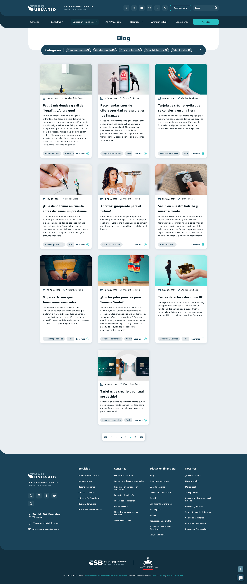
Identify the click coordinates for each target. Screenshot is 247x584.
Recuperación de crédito (160, 520)
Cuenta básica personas (124, 500)
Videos (153, 515)
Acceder (205, 22)
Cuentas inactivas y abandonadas (129, 481)
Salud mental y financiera (161, 503)
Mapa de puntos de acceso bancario (126, 513)
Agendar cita (180, 8)
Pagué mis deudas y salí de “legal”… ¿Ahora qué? (63, 108)
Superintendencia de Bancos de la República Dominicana (105, 575)
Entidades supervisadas (195, 523)
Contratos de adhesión (124, 495)
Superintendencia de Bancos (198, 512)
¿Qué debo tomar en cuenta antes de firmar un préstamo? (65, 209)
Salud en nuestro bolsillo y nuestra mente (178, 209)
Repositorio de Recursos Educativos (161, 528)
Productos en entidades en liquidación (126, 488)
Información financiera (88, 498)
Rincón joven (155, 509)
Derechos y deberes (194, 506)
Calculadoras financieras (160, 492)
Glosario (153, 498)
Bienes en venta (121, 506)
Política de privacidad (175, 575)
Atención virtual (159, 22)
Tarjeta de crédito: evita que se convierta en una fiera (179, 108)
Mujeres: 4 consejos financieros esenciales (59, 300)
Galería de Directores (194, 517)
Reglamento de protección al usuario (198, 499)
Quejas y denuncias (87, 503)
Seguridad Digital (157, 534)
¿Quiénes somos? (193, 475)
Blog (152, 475)
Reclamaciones (85, 481)
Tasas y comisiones (122, 520)
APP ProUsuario (113, 22)
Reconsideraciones (86, 486)
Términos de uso (158, 575)
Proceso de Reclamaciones (90, 509)
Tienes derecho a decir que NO (181, 297)
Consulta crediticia (86, 492)
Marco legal (190, 486)
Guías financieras (157, 486)
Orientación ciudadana (88, 475)
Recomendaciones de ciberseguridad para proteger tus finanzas (122, 110)
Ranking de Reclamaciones (197, 529)
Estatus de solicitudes (124, 475)
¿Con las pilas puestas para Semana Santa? (120, 300)
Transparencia (191, 492)
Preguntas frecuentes (159, 481)
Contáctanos (182, 22)
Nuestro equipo (192, 481)
